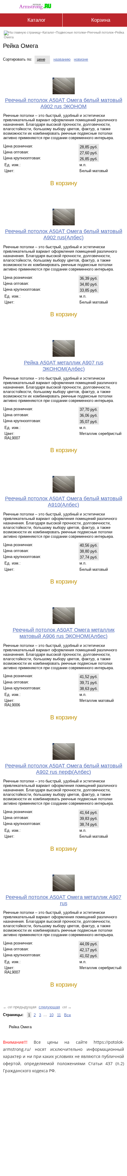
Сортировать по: (17, 59)
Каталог (48, 32)
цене (41, 59)
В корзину (63, 183)
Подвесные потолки (71, 32)
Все (67, 1015)
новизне (81, 59)
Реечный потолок (100, 32)
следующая (49, 1007)
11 (59, 1015)
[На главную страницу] (36, 5)
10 (51, 1015)
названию (62, 59)
